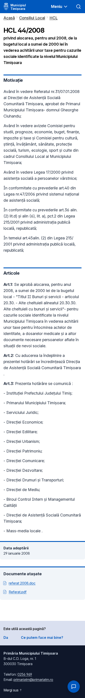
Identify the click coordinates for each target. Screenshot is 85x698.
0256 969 (24, 674)
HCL (53, 18)
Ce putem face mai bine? (42, 637)
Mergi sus (11, 690)
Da (5, 637)
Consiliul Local (32, 18)
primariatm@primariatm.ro (33, 679)
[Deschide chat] (74, 686)
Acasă (9, 18)
